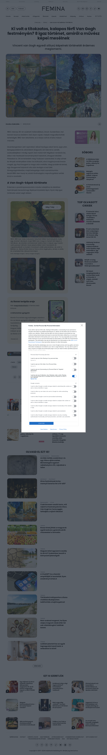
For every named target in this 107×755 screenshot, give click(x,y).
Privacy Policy (63, 429)
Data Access (53, 429)
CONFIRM (41, 423)
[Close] (82, 325)
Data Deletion (44, 429)
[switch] (74, 358)
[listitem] (53, 354)
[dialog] (53, 377)
